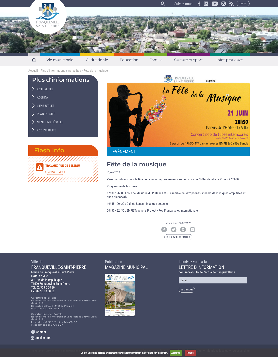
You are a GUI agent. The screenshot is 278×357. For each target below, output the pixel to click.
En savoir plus (55, 172)
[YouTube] (213, 4)
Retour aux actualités (178, 237)
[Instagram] (222, 4)
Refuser (190, 352)
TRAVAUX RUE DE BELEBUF (62, 166)
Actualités (74, 70)
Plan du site (46, 114)
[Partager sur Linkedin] (183, 229)
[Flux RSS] (230, 4)
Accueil (33, 70)
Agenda (42, 97)
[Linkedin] (204, 4)
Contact (243, 3)
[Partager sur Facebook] (164, 229)
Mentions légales (50, 122)
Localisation (42, 338)
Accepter (175, 352)
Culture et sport (188, 60)
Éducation (129, 60)
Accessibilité (46, 130)
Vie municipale (60, 60)
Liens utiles (45, 106)
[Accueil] (47, 15)
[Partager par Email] (192, 229)
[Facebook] (197, 4)
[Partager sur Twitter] (173, 229)
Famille (155, 60)
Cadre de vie (97, 60)
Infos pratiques (229, 60)
